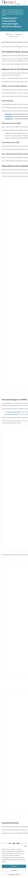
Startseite (4, 10)
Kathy (11, 34)
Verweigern (14, 870)
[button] (25, 846)
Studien (4, 55)
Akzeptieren (14, 866)
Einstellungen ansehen (14, 874)
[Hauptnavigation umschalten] (25, 3)
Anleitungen (11, 12)
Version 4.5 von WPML (14, 412)
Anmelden (17, 4)
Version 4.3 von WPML (11, 414)
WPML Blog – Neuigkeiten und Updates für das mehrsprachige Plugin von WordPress (12, 11)
